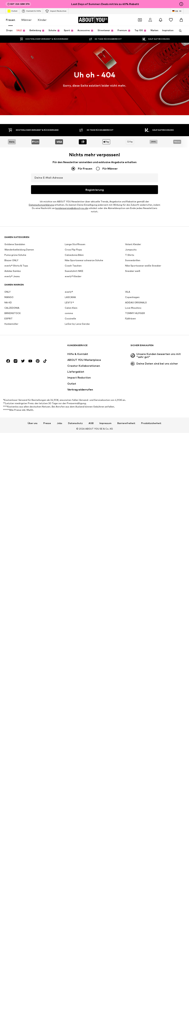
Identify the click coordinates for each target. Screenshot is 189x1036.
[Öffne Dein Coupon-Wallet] (140, 20)
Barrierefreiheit (126, 423)
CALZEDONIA (11, 307)
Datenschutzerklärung (41, 204)
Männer (26, 19)
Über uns (32, 423)
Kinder (42, 19)
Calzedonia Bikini (74, 255)
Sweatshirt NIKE (74, 271)
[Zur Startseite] (24, 347)
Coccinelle (70, 318)
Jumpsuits (131, 249)
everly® (69, 291)
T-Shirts (129, 255)
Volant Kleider (133, 244)
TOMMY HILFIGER (135, 313)
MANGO (8, 297)
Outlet (14, 11)
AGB (91, 423)
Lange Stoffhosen (75, 244)
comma (69, 313)
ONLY (7, 291)
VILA (127, 291)
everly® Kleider (73, 276)
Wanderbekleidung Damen (19, 249)
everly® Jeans (12, 276)
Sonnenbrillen (132, 260)
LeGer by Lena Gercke (77, 323)
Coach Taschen (73, 265)
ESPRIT (8, 318)
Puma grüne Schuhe (15, 255)
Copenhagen (132, 297)
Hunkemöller (11, 323)
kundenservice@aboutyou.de (71, 208)
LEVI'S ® (69, 302)
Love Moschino (133, 307)
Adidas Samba (12, 271)
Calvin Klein (71, 307)
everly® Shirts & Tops (16, 265)
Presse (47, 423)
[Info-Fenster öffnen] (181, 4)
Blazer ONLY (11, 260)
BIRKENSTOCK (12, 313)
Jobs (59, 423)
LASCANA (70, 297)
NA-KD (8, 302)
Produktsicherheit (151, 423)
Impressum (105, 423)
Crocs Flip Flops (73, 249)
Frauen (10, 19)
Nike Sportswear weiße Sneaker (143, 265)
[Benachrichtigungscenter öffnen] (160, 20)
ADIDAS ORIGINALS (136, 302)
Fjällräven (130, 318)
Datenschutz (75, 423)
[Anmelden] (150, 20)
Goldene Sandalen (14, 244)
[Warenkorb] (181, 20)
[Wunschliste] (171, 20)
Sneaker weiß (132, 271)
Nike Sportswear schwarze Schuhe (84, 260)
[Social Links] (8, 361)
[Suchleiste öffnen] (179, 30)
